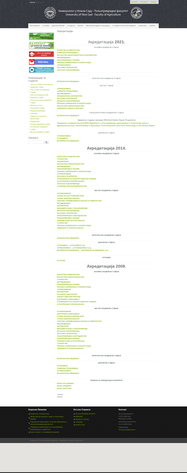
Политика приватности (127, 430)
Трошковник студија (37, 108)
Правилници (34, 121)
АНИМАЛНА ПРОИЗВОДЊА (67, 53)
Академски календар (37, 111)
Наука (80, 26)
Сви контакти (123, 427)
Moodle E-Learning (82, 419)
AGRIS (152, 26)
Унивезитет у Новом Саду (39, 414)
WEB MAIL (79, 417)
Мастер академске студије (39, 132)
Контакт (143, 26)
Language (60, 394)
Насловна (35, 26)
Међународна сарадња (98, 26)
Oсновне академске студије (40, 124)
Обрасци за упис (36, 105)
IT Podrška (79, 422)
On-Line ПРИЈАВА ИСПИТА (85, 414)
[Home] (93, 19)
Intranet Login (80, 425)
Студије (71, 26)
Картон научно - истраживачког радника (44, 432)
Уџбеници (34, 113)
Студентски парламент (124, 26)
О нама (45, 26)
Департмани (58, 26)
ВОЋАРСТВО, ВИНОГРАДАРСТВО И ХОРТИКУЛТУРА (77, 55)
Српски (32, 2)
